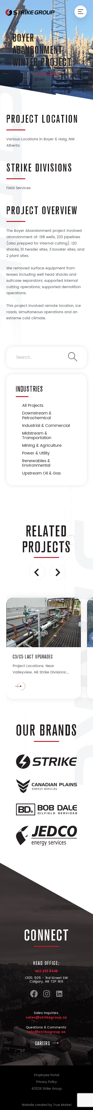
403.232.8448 (46, 971)
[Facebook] (34, 996)
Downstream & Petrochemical (36, 415)
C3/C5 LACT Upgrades (33, 657)
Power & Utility (36, 453)
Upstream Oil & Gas (41, 473)
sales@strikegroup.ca (46, 1017)
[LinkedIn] (59, 996)
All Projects (32, 405)
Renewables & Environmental (36, 463)
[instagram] (47, 996)
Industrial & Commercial (46, 425)
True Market (62, 1105)
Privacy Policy (46, 1081)
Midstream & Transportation (36, 435)
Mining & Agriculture (42, 445)
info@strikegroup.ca (46, 1032)
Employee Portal (46, 1075)
